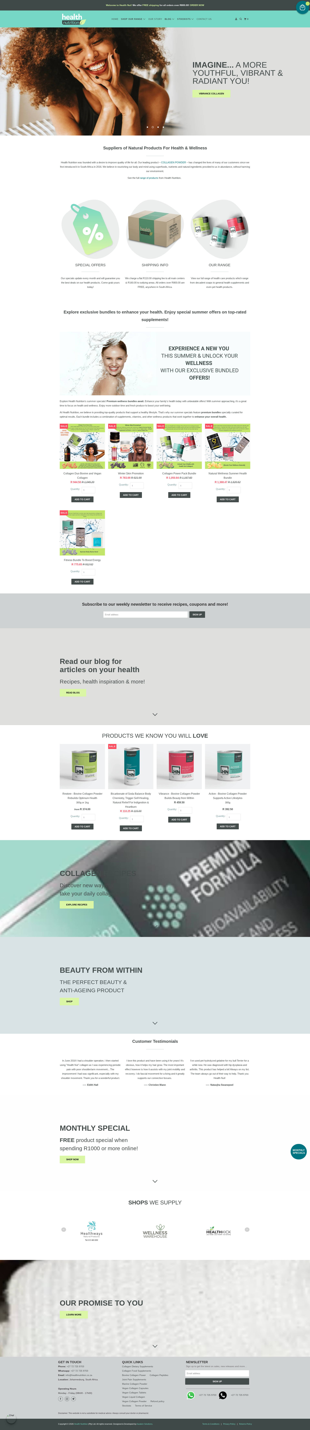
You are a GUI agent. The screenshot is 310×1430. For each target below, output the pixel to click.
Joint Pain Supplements (134, 1379)
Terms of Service (143, 1405)
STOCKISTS (184, 19)
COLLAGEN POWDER (173, 162)
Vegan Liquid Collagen (133, 1397)
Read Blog (73, 692)
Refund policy (157, 1401)
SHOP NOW (72, 1159)
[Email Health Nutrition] (74, 1398)
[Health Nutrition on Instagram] (67, 1398)
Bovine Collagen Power (134, 1375)
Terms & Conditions (210, 1424)
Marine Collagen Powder (134, 1384)
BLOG (168, 19)
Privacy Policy (229, 1424)
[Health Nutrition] (74, 19)
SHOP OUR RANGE (132, 19)
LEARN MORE (73, 1314)
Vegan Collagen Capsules (135, 1388)
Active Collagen (153, 89)
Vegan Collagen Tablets (134, 1392)
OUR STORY (155, 19)
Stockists (126, 1405)
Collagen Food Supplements (136, 1370)
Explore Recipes (76, 904)
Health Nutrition (81, 1424)
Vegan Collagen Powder (134, 1401)
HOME (115, 19)
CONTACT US (204, 19)
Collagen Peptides (159, 1375)
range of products (149, 178)
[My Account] (236, 19)
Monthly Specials (299, 1151)
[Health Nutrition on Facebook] (61, 1398)
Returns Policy (245, 1424)
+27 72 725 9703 (75, 1366)
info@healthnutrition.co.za (79, 1375)
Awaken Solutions (144, 1424)
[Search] (241, 19)
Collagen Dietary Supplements (137, 1366)
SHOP (69, 1001)
